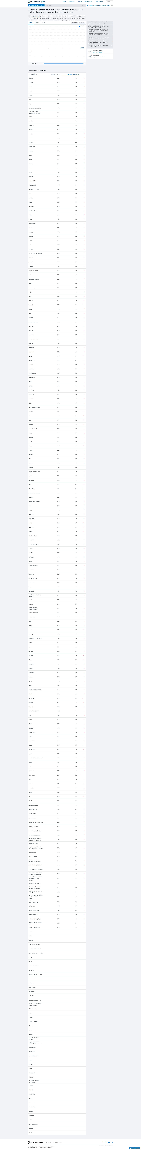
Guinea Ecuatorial (33, 612)
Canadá (30, 133)
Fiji (29, 766)
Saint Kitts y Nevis (33, 1055)
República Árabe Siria (34, 711)
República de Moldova (34, 501)
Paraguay (31, 497)
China (30, 215)
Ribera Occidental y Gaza (35, 1000)
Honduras (31, 390)
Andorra (31, 1128)
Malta (30, 381)
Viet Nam (31, 330)
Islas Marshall (32, 1030)
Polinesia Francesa (33, 996)
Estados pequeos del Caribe (36, 869)
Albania (30, 724)
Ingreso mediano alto (34, 910)
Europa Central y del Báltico (36, 822)
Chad (30, 659)
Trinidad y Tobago (33, 535)
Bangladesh (32, 518)
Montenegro (32, 377)
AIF (50, 1142)
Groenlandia (32, 1072)
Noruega (31, 142)
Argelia (30, 681)
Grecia (30, 172)
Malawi (30, 523)
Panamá (31, 317)
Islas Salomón (32, 373)
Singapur (31, 78)
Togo (30, 587)
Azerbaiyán (31, 698)
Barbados (31, 1111)
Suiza (30, 99)
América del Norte (33, 805)
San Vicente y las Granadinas (36, 953)
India (30, 245)
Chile (30, 403)
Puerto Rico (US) (33, 1008)
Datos (43, 1)
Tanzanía (31, 305)
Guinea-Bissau (32, 732)
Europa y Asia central (34, 826)
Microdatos (98, 5)
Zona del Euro (32, 818)
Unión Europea (32, 813)
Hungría (31, 249)
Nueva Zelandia (32, 185)
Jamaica (31, 561)
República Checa (33, 210)
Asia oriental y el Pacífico (35, 830)
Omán (30, 441)
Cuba (30, 685)
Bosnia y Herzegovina (34, 407)
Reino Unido (32, 206)
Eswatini (31, 978)
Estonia (30, 121)
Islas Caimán (32, 1094)
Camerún (31, 788)
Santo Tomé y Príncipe (34, 493)
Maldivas (31, 326)
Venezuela (31, 706)
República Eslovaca (33, 270)
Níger (30, 754)
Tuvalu (30, 957)
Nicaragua (31, 548)
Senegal (31, 702)
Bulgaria (31, 300)
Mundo (30, 801)
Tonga (30, 961)
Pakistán (31, 655)
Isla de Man (31, 1064)
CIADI (60, 1142)
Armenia (31, 651)
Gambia (31, 676)
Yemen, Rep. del (33, 578)
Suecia (30, 91)
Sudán (30, 621)
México (30, 283)
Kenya (30, 420)
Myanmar (31, 527)
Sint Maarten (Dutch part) (35, 974)
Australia (31, 262)
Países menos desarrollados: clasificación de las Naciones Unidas (36, 897)
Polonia (31, 159)
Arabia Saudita (32, 223)
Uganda (31, 531)
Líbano (30, 416)
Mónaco (31, 1034)
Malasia (31, 198)
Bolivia (30, 736)
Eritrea (30, 796)
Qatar (30, 275)
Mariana (31, 1025)
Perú (30, 313)
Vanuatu (31, 940)
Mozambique (32, 488)
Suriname (31, 983)
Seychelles (31, 970)
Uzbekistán (31, 582)
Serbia (30, 309)
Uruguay (31, 364)
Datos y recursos (88, 1)
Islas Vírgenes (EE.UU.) (34, 944)
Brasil (30, 296)
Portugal (31, 232)
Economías (71, 1)
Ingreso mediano (33, 914)
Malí (30, 458)
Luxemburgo (32, 287)
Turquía (31, 219)
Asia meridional (32, 852)
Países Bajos (32, 146)
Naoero (30, 1017)
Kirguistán (31, 728)
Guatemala (31, 672)
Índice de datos (105, 5)
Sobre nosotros (99, 1)
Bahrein (31, 138)
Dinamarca (31, 125)
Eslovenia (31, 334)
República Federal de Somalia (36, 758)
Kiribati (30, 1060)
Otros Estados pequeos (34, 835)
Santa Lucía (32, 1051)
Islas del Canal (32, 1107)
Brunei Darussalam (33, 429)
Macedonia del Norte (34, 279)
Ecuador (31, 411)
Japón (30, 155)
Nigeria (30, 450)
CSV (94, 52)
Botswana (31, 352)
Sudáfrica (31, 176)
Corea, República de (34, 189)
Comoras (31, 604)
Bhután (30, 694)
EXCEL (100, 52)
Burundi (31, 783)
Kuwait (30, 600)
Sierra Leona (32, 749)
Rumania (31, 228)
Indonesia (31, 347)
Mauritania (31, 591)
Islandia (31, 240)
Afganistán (31, 771)
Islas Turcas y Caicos (34, 966)
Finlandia (31, 82)
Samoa (30, 936)
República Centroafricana (35, 689)
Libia (30, 779)
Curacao (31, 1098)
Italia (30, 168)
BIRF (47, 1142)
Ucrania (31, 433)
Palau (30, 1013)
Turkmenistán (32, 617)
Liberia (30, 762)
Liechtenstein (32, 1047)
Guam (30, 1068)
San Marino (31, 991)
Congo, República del (34, 565)
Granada (31, 463)
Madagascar (32, 664)
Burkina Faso (32, 741)
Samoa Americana (33, 1124)
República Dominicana (34, 471)
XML (97, 52)
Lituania (31, 236)
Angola (30, 792)
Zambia (30, 484)
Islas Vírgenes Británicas (35, 949)
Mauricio (31, 454)
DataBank (91, 5)
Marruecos (31, 570)
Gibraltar (31, 1077)
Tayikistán (31, 540)
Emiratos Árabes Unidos (35, 108)
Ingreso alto (32, 906)
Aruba (30, 1132)
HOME (64, 1)
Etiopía (30, 745)
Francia (30, 116)
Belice (30, 1120)
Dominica (31, 1090)
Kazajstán (31, 557)
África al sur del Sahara (34, 883)
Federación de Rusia (34, 544)
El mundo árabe (33, 856)
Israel (30, 193)
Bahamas (31, 514)
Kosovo (30, 931)
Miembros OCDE (33, 809)
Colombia (31, 399)
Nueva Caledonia (33, 1021)
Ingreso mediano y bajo (35, 919)
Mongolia (31, 625)
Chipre (30, 292)
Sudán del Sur (32, 987)
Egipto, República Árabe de (35, 253)
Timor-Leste (32, 775)
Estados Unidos (32, 180)
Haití (30, 715)
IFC (53, 1142)
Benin (30, 647)
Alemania (31, 129)
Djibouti (31, 258)
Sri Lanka (31, 343)
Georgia (31, 467)
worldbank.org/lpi (36, 16)
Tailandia (31, 266)
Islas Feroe (31, 1085)
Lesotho (31, 629)
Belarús (30, 476)
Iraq (30, 505)
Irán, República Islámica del (35, 638)
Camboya (31, 634)
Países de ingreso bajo (34, 927)
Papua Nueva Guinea (34, 339)
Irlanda (30, 202)
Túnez (30, 356)
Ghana (30, 642)
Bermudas (31, 1115)
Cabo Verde (32, 1102)
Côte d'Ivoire (32, 360)
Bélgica (30, 104)
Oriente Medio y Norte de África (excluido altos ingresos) (35, 878)
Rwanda (31, 437)
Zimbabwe (31, 574)
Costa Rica (31, 394)
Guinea (30, 719)
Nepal (30, 446)
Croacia (30, 386)
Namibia (31, 553)
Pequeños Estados (33, 843)
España (30, 95)
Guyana (31, 668)
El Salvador (31, 369)
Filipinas (31, 163)
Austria (30, 86)
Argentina (31, 480)
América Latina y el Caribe (35, 865)
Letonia (31, 151)
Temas (79, 1)
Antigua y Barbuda (33, 322)
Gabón (30, 510)
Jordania (31, 424)
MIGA (56, 1142)
